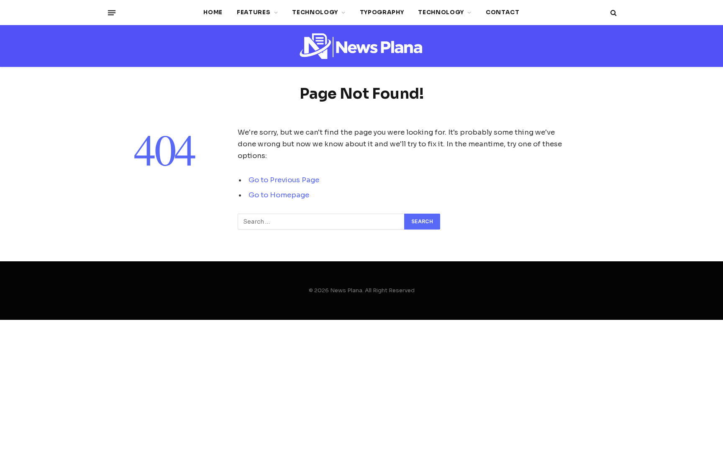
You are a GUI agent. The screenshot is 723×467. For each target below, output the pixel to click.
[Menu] (111, 12)
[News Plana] (361, 46)
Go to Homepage (279, 195)
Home (213, 12)
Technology (315, 12)
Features (253, 12)
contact (503, 12)
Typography (382, 12)
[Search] (613, 12)
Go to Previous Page (284, 180)
